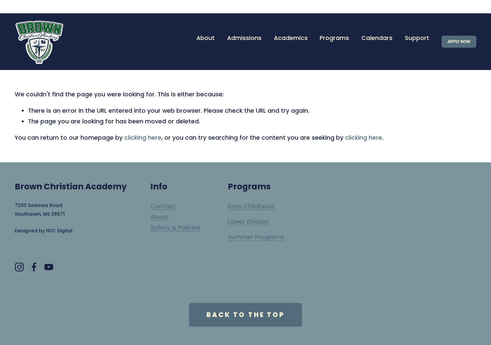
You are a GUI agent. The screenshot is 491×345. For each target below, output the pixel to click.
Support (417, 38)
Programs (334, 38)
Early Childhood (251, 206)
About (159, 217)
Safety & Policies (175, 228)
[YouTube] (48, 267)
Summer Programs (256, 237)
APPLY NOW (459, 42)
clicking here (142, 138)
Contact (163, 206)
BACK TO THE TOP (245, 314)
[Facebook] (34, 267)
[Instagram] (19, 267)
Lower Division (248, 222)
